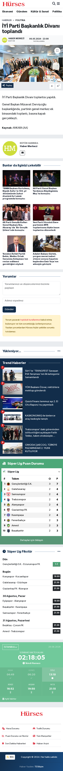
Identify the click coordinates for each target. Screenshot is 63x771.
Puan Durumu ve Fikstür (17, 736)
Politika (57, 11)
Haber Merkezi (28, 146)
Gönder (9, 309)
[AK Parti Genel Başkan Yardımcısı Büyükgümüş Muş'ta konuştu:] (47, 178)
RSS (11, 757)
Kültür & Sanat (40, 11)
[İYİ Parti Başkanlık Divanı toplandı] (31, 63)
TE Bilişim (39, 766)
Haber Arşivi (43, 743)
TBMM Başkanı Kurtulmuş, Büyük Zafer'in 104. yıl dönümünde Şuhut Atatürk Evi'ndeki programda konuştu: (16, 193)
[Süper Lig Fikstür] (58, 551)
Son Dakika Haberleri (15, 743)
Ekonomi (7, 11)
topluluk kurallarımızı (30, 320)
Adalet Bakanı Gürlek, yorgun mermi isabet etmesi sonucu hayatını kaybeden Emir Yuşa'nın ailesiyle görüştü (45, 259)
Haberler (7, 20)
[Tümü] (58, 351)
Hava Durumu (12, 728)
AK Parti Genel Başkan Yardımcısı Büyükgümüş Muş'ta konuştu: (45, 191)
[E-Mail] (22, 152)
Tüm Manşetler (43, 736)
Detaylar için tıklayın (31, 540)
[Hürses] (13, 4)
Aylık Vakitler (10, 699)
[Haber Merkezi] (10, 148)
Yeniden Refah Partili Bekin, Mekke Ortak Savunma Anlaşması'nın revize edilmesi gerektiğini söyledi (15, 259)
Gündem (21, 11)
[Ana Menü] (58, 4)
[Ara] (54, 4)
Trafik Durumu (43, 728)
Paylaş (9, 85)
